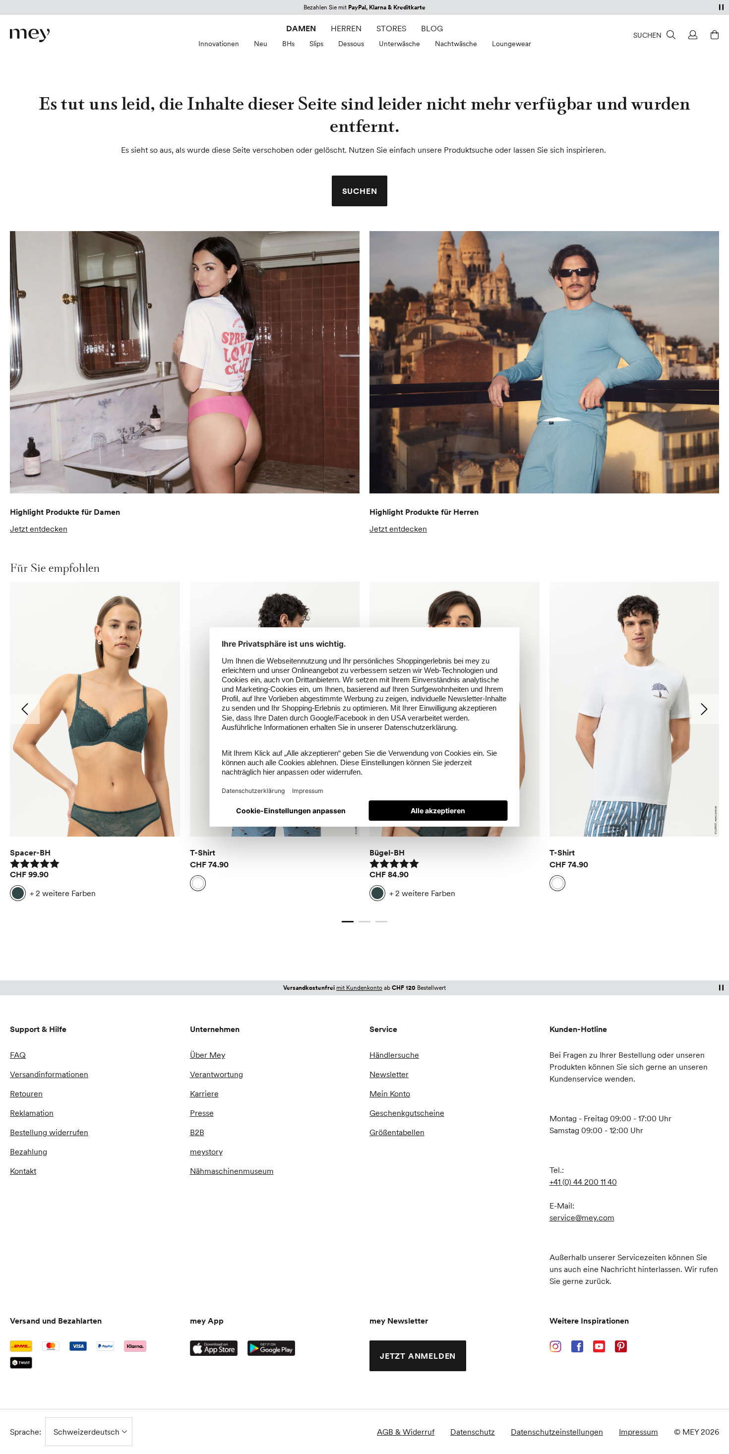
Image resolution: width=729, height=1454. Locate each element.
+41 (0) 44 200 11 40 (583, 1182)
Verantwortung (216, 1074)
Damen (301, 28)
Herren (346, 28)
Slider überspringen (33, 568)
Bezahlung (28, 1151)
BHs (288, 43)
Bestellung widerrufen (49, 1132)
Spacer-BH (30, 852)
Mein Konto (389, 1093)
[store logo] (30, 35)
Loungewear (511, 43)
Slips (316, 43)
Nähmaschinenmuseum (232, 1171)
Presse (202, 1113)
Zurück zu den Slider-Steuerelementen (78, 912)
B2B (197, 1132)
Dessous (351, 43)
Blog (432, 28)
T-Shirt (202, 852)
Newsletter (389, 1074)
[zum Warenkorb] (713, 35)
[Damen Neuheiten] (185, 362)
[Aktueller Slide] (348, 922)
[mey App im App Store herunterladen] (214, 1348)
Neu (260, 43)
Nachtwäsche (456, 43)
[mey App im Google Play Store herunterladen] (271, 1348)
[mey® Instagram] (555, 1346)
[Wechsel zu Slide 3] (381, 922)
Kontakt (23, 1171)
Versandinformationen (49, 1074)
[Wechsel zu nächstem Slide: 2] (704, 709)
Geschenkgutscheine (406, 1113)
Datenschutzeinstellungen (557, 1432)
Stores (391, 28)
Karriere (204, 1093)
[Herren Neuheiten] (544, 362)
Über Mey (207, 1055)
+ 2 (63, 893)
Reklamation (32, 1113)
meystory (206, 1151)
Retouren (26, 1093)
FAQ (18, 1055)
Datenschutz (472, 1432)
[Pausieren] (721, 7)
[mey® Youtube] (599, 1346)
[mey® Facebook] (577, 1346)
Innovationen (218, 43)
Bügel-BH (387, 852)
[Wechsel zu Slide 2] (364, 922)
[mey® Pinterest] (621, 1346)
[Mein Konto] (691, 35)
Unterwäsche (399, 43)
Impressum (638, 1432)
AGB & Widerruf (405, 1432)
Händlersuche (394, 1055)
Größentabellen (397, 1132)
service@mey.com (581, 1217)
